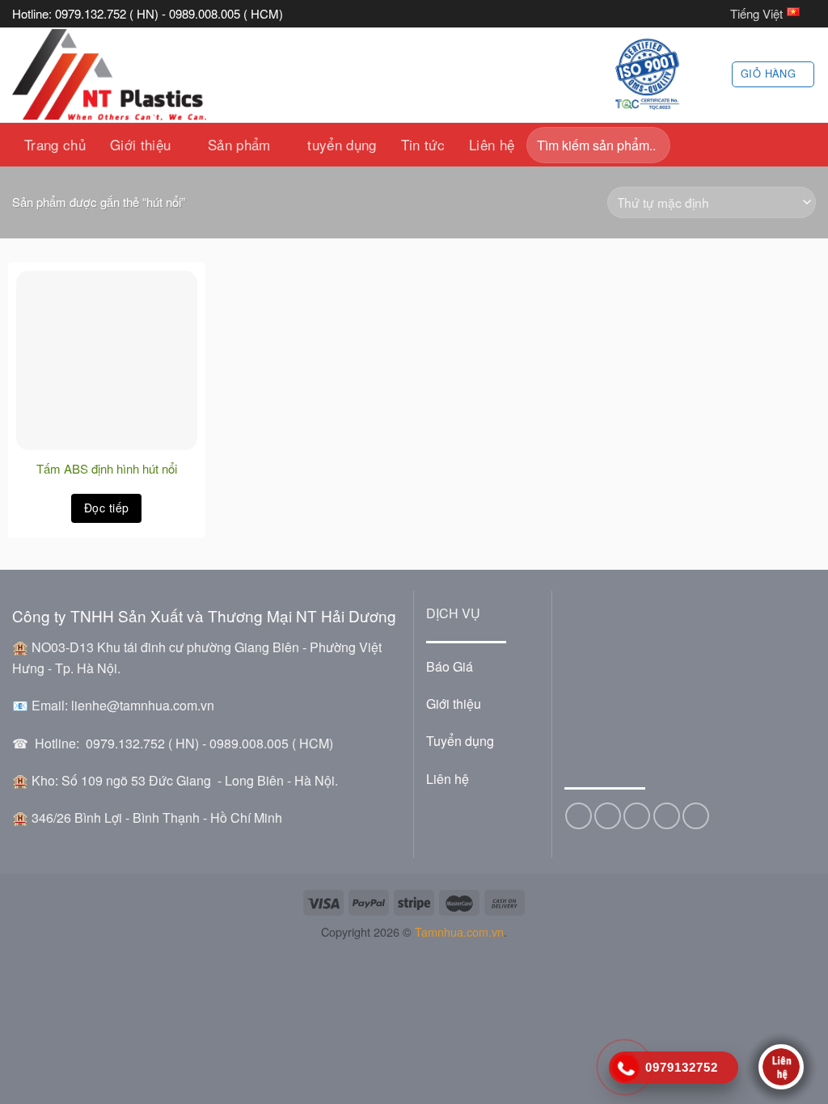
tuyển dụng (341, 144)
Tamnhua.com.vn (459, 931)
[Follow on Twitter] (607, 816)
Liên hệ (491, 144)
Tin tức (423, 144)
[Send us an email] (636, 816)
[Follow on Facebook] (578, 816)
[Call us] (666, 816)
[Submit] (653, 145)
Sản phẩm (239, 144)
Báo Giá (449, 666)
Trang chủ (55, 144)
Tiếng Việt (756, 13)
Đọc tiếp (106, 507)
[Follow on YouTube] (695, 816)
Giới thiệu (140, 144)
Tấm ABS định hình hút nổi (106, 469)
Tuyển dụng (460, 740)
